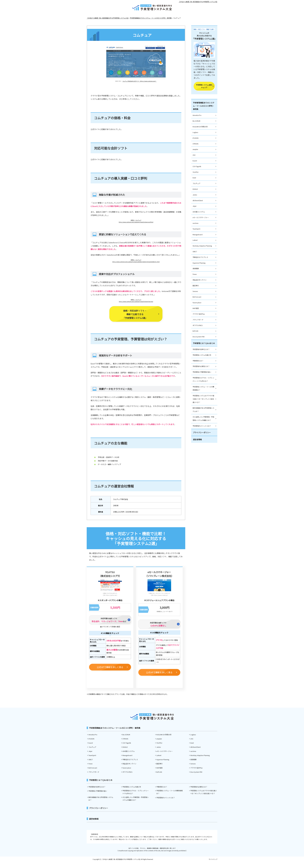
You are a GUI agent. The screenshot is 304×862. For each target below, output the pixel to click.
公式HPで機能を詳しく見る (110, 667)
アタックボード (198, 320)
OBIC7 (195, 251)
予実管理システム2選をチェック (204, 86)
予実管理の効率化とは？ (201, 349)
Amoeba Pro (197, 115)
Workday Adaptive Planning (202, 246)
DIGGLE (195, 189)
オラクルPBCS (198, 325)
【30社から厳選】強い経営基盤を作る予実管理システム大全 (198, 2)
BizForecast (197, 297)
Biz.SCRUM (196, 121)
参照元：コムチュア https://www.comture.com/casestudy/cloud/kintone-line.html (136, 300)
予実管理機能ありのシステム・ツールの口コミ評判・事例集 (203, 105)
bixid (194, 178)
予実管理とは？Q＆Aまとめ (204, 343)
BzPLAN (195, 331)
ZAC (194, 155)
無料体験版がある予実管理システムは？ (203, 409)
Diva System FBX (198, 336)
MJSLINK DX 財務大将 (200, 126)
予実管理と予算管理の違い (202, 372)
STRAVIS (195, 144)
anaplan (195, 149)
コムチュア (196, 183)
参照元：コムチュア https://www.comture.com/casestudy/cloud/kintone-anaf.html (136, 221)
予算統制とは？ (198, 361)
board (195, 161)
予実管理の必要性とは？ (201, 366)
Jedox (195, 195)
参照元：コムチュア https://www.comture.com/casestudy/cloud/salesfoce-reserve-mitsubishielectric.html (136, 261)
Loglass (195, 132)
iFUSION (195, 138)
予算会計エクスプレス (200, 257)
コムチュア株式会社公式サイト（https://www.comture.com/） (139, 81)
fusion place (197, 302)
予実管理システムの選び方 (202, 355)
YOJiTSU (195, 172)
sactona (195, 223)
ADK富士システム (199, 212)
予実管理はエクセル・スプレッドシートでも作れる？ (203, 379)
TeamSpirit (196, 229)
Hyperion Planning (199, 263)
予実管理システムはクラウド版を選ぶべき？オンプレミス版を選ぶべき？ (203, 398)
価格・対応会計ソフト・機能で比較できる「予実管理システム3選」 (135, 314)
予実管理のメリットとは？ (202, 426)
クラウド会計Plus (199, 314)
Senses (195, 291)
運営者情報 (197, 439)
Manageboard (197, 234)
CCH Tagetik (197, 166)
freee (195, 274)
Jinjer (195, 206)
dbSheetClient (198, 200)
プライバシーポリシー (202, 432)
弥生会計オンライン (200, 280)
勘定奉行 (196, 285)
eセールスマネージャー (201, 217)
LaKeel (195, 240)
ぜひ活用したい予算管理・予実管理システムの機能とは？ (203, 418)
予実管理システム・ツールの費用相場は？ (203, 388)
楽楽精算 (196, 268)
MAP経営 (196, 308)
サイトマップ (213, 859)
